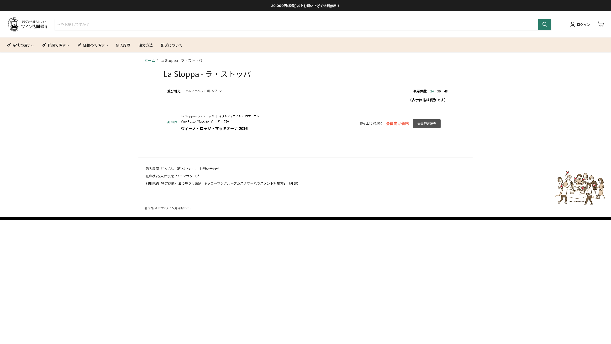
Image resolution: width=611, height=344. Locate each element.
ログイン (583, 24)
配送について (187, 168)
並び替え (174, 91)
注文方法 (167, 168)
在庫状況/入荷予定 (160, 175)
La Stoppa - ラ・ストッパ (197, 116)
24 (432, 91)
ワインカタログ (187, 175)
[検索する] (544, 24)
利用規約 (152, 183)
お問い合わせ (209, 168)
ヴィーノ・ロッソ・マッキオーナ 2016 (214, 128)
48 (446, 91)
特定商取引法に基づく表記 (181, 183)
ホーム (149, 60)
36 (439, 91)
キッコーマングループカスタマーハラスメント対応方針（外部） (252, 183)
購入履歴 (152, 168)
